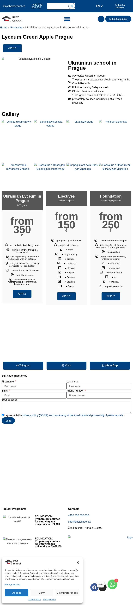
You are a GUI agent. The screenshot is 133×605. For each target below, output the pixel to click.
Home (3, 27)
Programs (16, 27)
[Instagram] (102, 587)
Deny (42, 592)
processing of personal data (107, 415)
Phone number (75, 390)
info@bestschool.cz (13, 6)
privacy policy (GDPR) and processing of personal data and (57, 415)
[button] (77, 562)
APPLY (22, 293)
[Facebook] (94, 587)
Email (5, 390)
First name (8, 381)
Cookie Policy (35, 599)
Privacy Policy (49, 599)
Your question (10, 400)
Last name (72, 381)
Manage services (12, 584)
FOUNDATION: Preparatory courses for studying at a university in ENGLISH (48, 542)
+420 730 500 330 (78, 515)
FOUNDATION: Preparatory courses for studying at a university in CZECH (47, 520)
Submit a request (120, 6)
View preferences (67, 592)
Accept (16, 592)
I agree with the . (64, 415)
